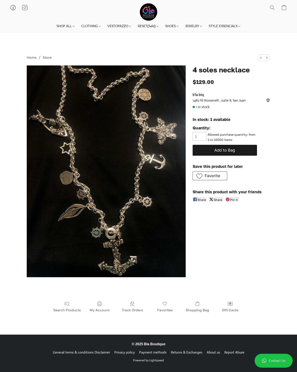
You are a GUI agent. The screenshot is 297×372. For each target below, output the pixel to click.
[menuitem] (261, 58)
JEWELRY (192, 26)
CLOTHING (90, 26)
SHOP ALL (65, 26)
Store (47, 57)
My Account (100, 310)
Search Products (67, 310)
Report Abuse (234, 352)
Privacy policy (124, 352)
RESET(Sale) (147, 26)
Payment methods (153, 352)
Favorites (165, 310)
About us (213, 352)
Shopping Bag (197, 310)
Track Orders (132, 310)
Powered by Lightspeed (148, 360)
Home (32, 57)
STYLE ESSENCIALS (223, 26)
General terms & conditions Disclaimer (81, 352)
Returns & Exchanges (186, 352)
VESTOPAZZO (118, 26)
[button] (274, 361)
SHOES (171, 26)
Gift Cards (230, 310)
